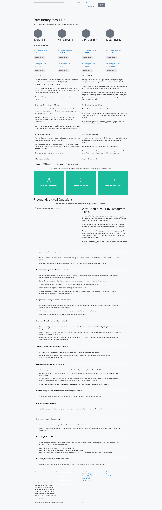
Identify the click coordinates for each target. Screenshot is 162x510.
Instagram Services (67, 476)
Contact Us (90, 6)
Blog (93, 3)
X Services (64, 489)
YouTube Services (66, 485)
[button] (81, 252)
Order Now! (39, 57)
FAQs (86, 3)
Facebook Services (66, 472)
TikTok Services (65, 481)
